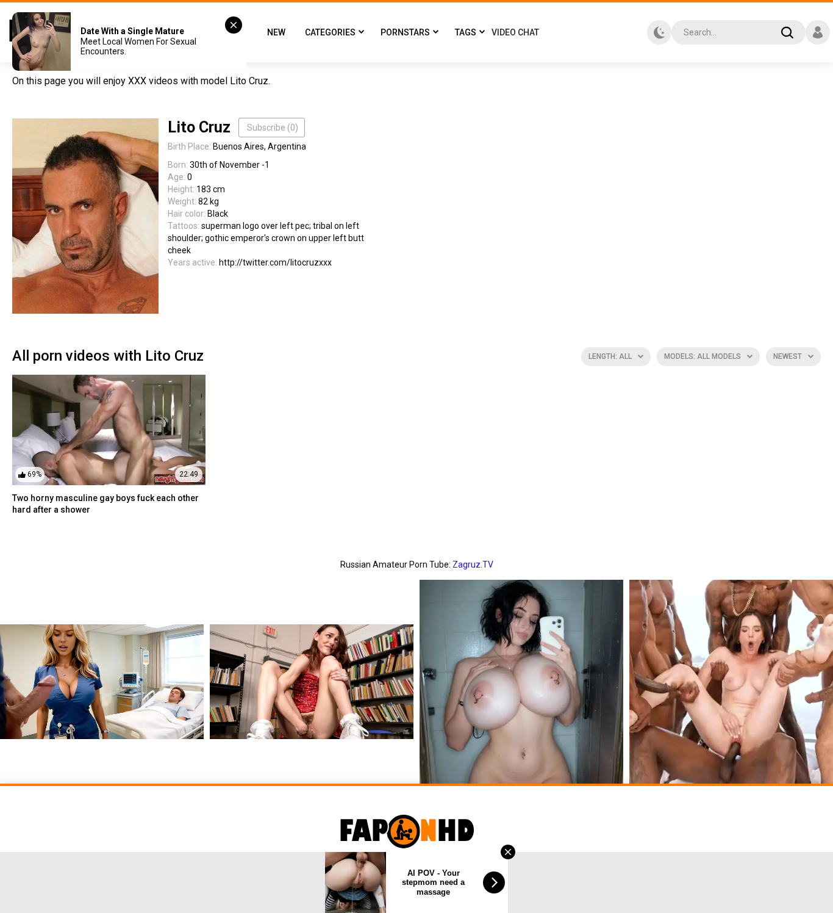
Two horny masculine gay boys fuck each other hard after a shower (105, 504)
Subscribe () (272, 127)
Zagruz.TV (472, 564)
